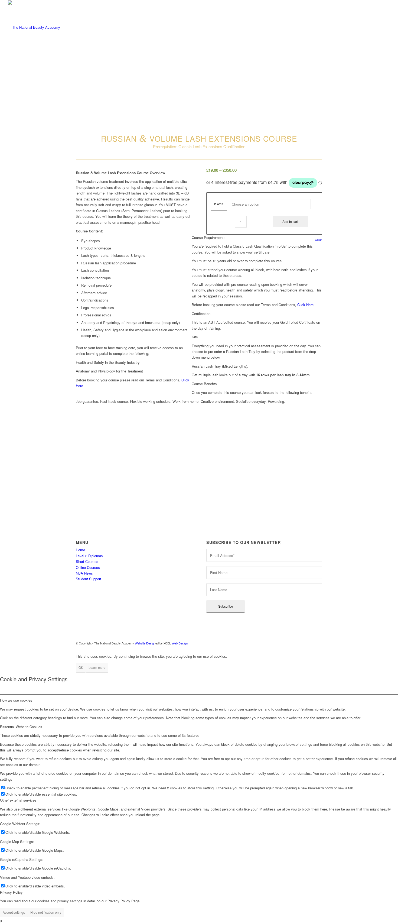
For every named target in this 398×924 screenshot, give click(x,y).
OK (81, 667)
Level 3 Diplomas (89, 555)
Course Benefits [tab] (204, 383)
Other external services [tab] (18, 800)
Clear (318, 239)
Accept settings (14, 912)
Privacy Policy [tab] (11, 892)
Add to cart (290, 221)
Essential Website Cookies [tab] (21, 726)
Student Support (88, 578)
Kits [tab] (195, 336)
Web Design (180, 643)
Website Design (145, 643)
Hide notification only (45, 912)
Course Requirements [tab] (209, 237)
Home (80, 549)
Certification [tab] (201, 313)
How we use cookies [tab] (16, 700)
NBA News (84, 573)
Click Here (305, 304)
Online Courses (88, 567)
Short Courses (87, 561)
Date (219, 204)
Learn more (97, 667)
